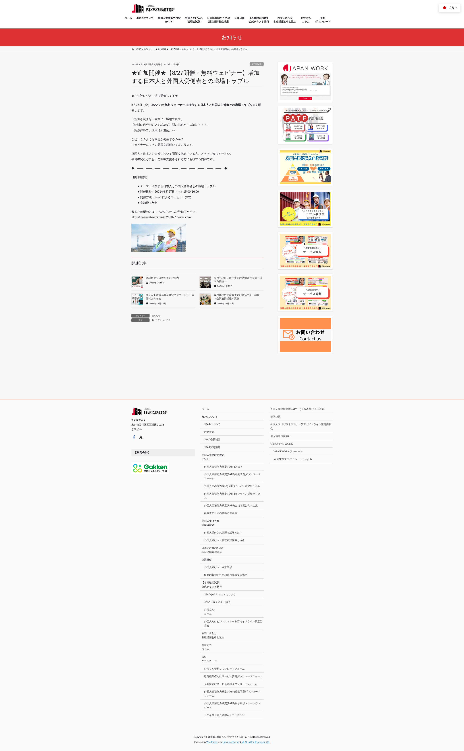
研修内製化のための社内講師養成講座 (225, 574)
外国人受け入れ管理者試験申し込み (224, 540)
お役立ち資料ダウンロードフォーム (224, 668)
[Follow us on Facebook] (134, 437)
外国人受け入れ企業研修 (218, 567)
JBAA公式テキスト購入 (217, 602)
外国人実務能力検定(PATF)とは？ (223, 466)
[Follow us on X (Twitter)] (141, 437)
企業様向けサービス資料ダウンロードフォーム (230, 683)
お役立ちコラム (209, 611)
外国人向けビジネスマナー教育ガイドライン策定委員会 (233, 623)
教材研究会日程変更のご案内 (162, 277)
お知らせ (256, 64)
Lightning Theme (230, 742)
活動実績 (209, 431)
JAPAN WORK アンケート (288, 451)
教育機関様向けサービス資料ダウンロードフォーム (233, 676)
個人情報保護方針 (280, 436)
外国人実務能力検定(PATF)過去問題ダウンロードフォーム (232, 476)
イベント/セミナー (164, 320)
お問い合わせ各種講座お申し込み (213, 635)
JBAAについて (212, 424)
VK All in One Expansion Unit (256, 742)
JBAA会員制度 (212, 439)
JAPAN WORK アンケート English (292, 459)
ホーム (205, 409)
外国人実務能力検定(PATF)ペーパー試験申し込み (232, 486)
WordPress (211, 742)
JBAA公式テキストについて (220, 594)
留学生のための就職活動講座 (220, 513)
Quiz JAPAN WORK (281, 443)
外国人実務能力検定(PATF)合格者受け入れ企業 (231, 505)
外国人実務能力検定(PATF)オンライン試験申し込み (232, 495)
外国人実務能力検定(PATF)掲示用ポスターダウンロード (232, 705)
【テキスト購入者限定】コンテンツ (224, 715)
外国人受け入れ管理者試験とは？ (223, 532)
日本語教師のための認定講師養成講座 (213, 549)
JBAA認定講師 (212, 447)
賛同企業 (275, 416)
